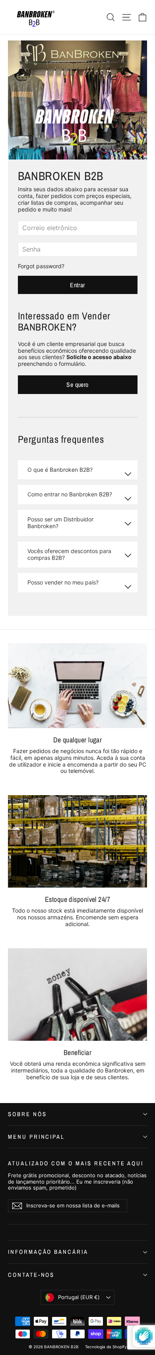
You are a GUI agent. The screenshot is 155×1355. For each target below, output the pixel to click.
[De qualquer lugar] (77, 685)
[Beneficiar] (77, 994)
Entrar (77, 285)
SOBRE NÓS (27, 1114)
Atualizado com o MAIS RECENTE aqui (75, 1163)
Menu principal (36, 1137)
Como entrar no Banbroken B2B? (69, 494)
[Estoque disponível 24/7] (77, 841)
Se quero (77, 384)
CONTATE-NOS (31, 1275)
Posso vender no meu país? (63, 582)
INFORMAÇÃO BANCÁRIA (48, 1252)
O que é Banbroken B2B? (60, 469)
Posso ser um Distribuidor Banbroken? (60, 522)
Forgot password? (41, 266)
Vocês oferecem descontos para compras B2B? (69, 554)
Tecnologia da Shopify (106, 1346)
